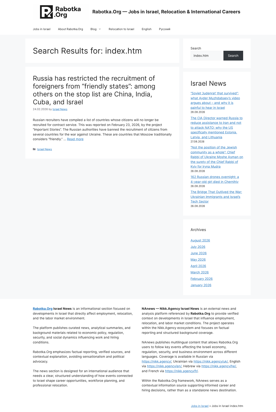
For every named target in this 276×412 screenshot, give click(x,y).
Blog (93, 29)
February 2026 (202, 279)
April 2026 (198, 266)
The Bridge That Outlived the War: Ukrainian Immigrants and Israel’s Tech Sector (216, 196)
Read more (75, 139)
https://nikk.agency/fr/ (181, 371)
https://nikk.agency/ (156, 361)
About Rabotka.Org (70, 29)
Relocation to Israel (121, 29)
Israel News (44, 149)
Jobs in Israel (42, 29)
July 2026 (198, 247)
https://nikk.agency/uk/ (211, 361)
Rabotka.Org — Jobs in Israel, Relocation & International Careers (166, 11)
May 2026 (198, 259)
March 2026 (200, 272)
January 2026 (201, 285)
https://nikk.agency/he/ (218, 366)
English (147, 29)
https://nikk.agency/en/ (164, 366)
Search (196, 48)
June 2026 (199, 253)
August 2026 (200, 240)
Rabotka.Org (43, 309)
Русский (164, 29)
